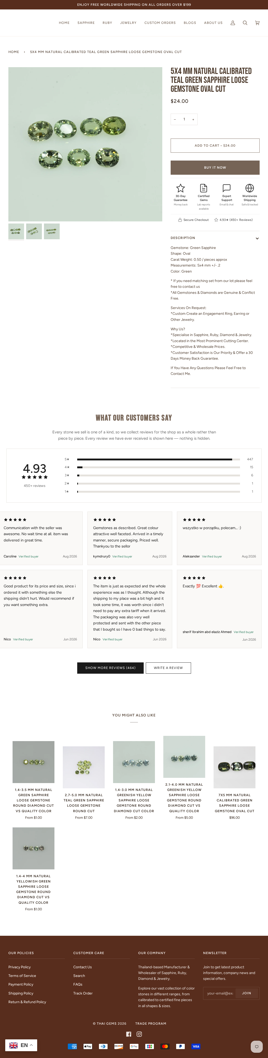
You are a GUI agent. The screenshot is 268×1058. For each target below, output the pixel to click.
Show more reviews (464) (110, 668)
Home (13, 52)
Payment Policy (20, 984)
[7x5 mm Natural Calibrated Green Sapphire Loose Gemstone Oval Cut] (234, 767)
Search (79, 976)
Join (246, 993)
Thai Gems (107, 1023)
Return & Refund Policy (27, 1002)
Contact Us (82, 967)
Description (183, 238)
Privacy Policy (19, 967)
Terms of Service (22, 976)
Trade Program (150, 1023)
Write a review (168, 668)
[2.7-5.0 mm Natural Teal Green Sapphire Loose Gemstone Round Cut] (84, 767)
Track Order (83, 993)
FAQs (77, 984)
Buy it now (215, 167)
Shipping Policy (20, 993)
